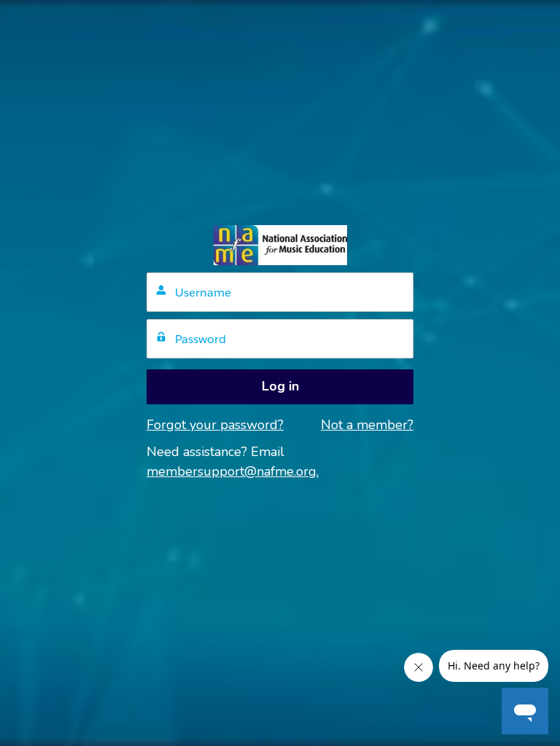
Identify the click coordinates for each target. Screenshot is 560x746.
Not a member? (367, 424)
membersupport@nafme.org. (233, 471)
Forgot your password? (215, 424)
